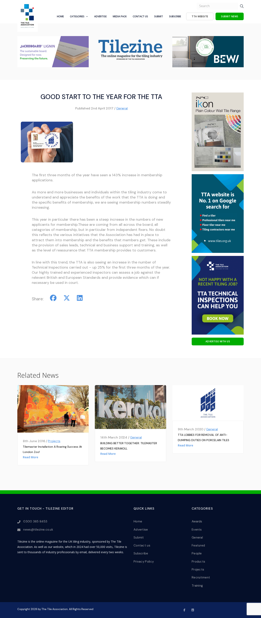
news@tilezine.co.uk (38, 530)
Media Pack (120, 16)
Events (197, 530)
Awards (197, 521)
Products (198, 562)
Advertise (100, 16)
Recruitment (201, 577)
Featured (198, 545)
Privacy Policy (144, 562)
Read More (30, 457)
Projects (54, 441)
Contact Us (140, 16)
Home (60, 16)
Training (197, 586)
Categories (77, 16)
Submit (158, 16)
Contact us (142, 545)
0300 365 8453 (35, 521)
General (122, 108)
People (197, 553)
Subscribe (175, 16)
